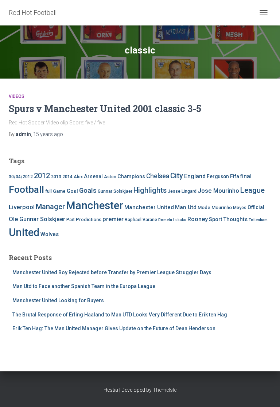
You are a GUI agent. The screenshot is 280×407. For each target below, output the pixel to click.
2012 (42, 175)
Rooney (197, 219)
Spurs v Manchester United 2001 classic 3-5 (105, 109)
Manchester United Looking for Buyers (58, 300)
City (176, 175)
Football (26, 189)
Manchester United (149, 207)
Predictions (88, 219)
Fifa (234, 176)
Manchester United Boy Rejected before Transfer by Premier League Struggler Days (111, 272)
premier (113, 219)
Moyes (239, 207)
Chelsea (157, 176)
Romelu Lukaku (172, 220)
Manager (50, 206)
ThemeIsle (164, 390)
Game (59, 191)
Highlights (150, 190)
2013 (56, 176)
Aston (110, 176)
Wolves (49, 234)
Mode (204, 207)
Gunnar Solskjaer (115, 191)
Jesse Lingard (182, 191)
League (252, 190)
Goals (88, 191)
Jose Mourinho (218, 190)
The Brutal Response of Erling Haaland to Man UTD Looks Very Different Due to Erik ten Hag (119, 315)
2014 (67, 176)
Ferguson (218, 176)
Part (70, 219)
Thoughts (235, 219)
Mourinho (221, 207)
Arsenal (93, 176)
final (246, 176)
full (48, 191)
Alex (78, 176)
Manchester (94, 205)
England (195, 176)
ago (48, 134)
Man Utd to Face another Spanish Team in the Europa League (83, 286)
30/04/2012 (21, 176)
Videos (16, 96)
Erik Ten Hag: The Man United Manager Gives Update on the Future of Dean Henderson (113, 328)
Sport (215, 219)
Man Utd (186, 207)
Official (256, 207)
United (24, 232)
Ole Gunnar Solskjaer (37, 219)
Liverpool (22, 207)
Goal (72, 191)
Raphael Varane (141, 219)
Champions (131, 176)
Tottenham (258, 220)
